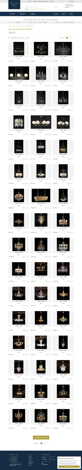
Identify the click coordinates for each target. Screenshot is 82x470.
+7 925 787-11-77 (69, 4)
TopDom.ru (44, 457)
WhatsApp (67, 7)
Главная (9, 25)
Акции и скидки (71, 14)
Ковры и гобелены (33, 14)
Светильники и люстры (23, 14)
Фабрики (35, 1)
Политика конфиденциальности (15, 464)
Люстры (24, 25)
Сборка (30, 458)
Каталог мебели (13, 14)
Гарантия (30, 463)
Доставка (30, 456)
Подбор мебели (56, 14)
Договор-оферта (12, 465)
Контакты (52, 1)
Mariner (18, 58)
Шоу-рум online (64, 14)
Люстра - (18, 56)
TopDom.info (44, 459)
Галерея (39, 1)
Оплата (30, 460)
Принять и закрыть (69, 466)
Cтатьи (30, 465)
